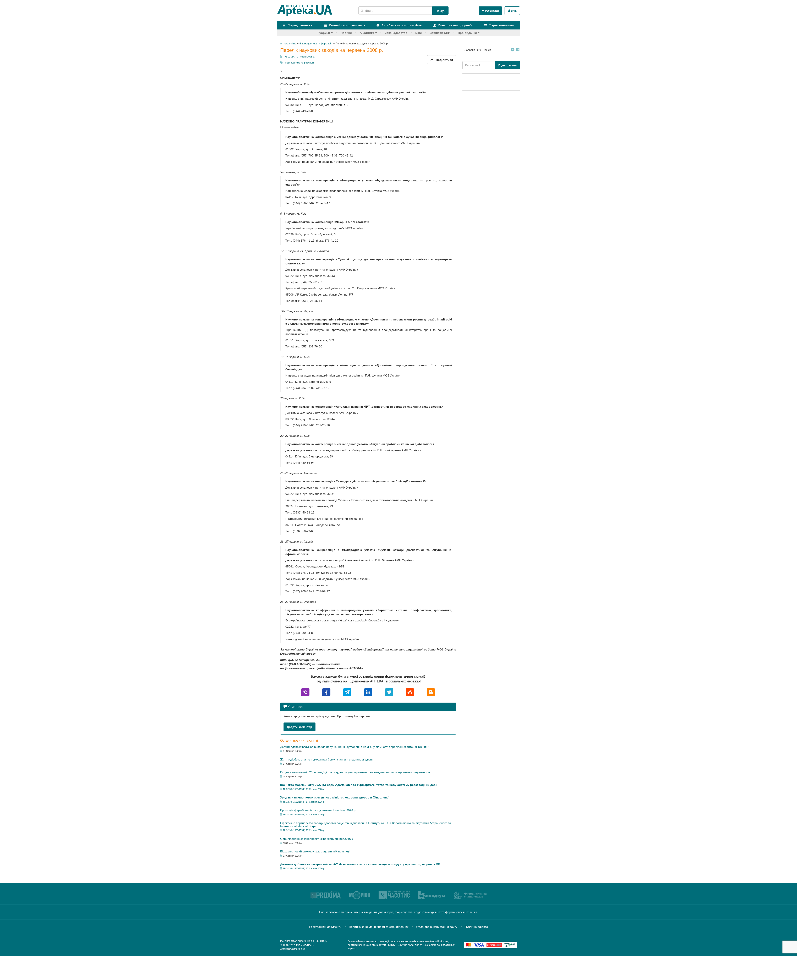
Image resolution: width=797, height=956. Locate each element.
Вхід (513, 10)
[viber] (305, 692)
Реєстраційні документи (325, 926)
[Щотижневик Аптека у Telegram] (513, 50)
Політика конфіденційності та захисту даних (378, 926)
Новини (346, 32)
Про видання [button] (467, 32)
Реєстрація (491, 10)
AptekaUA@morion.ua (293, 948)
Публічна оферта (476, 926)
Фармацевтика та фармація (299, 62)
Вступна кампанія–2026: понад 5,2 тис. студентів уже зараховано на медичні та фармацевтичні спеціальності (355, 772)
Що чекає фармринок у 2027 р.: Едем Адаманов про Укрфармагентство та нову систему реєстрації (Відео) (358, 784)
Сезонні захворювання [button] (345, 25)
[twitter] (389, 692)
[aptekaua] (431, 692)
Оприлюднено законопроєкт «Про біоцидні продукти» (316, 838)
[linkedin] (368, 692)
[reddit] (410, 692)
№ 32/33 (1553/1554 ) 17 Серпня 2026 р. (304, 789)
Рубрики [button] (324, 32)
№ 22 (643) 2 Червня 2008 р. (300, 56)
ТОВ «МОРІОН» (305, 945)
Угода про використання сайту (436, 926)
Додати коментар (299, 727)
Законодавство (396, 32)
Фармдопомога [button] (298, 25)
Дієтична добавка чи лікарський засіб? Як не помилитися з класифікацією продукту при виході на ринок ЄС (360, 864)
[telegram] (347, 692)
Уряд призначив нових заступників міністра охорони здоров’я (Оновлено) (335, 797)
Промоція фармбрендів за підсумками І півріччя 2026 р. (318, 810)
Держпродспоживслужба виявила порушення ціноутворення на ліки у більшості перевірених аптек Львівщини (354, 746)
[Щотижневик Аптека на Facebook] (518, 50)
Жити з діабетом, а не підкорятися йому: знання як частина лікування (327, 759)
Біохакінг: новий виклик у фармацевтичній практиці (315, 851)
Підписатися (507, 65)
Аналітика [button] (367, 32)
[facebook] (326, 692)
